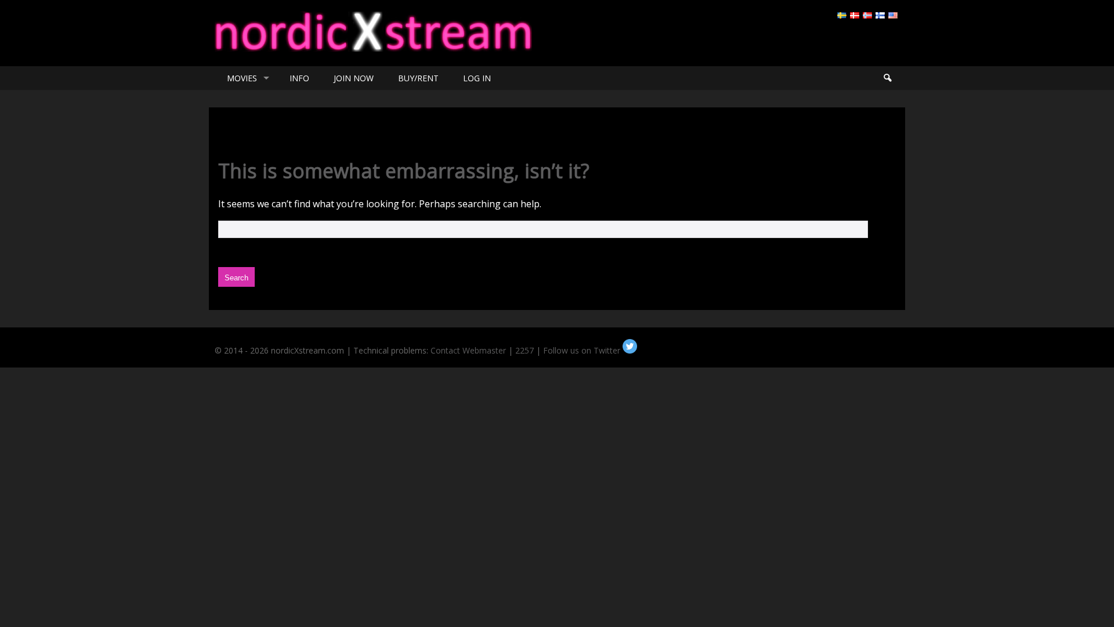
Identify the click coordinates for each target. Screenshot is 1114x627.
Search (887, 78)
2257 (524, 350)
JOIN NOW (354, 78)
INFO (299, 78)
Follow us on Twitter (583, 350)
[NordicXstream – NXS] (373, 48)
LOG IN (477, 78)
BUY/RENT (418, 78)
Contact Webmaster (468, 350)
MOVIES (242, 78)
